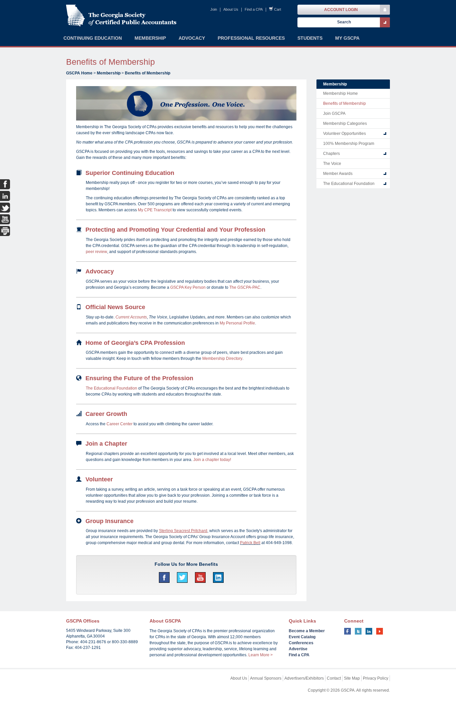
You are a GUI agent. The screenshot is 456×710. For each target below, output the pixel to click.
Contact (334, 678)
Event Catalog (302, 637)
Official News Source (115, 307)
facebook (347, 631)
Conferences (301, 643)
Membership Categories (345, 123)
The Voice (332, 163)
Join (213, 9)
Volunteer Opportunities (344, 133)
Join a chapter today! (212, 459)
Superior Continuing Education (129, 173)
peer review (96, 251)
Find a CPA (254, 9)
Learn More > (260, 655)
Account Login (341, 9)
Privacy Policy (375, 678)
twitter (358, 631)
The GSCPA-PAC (244, 287)
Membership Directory (222, 358)
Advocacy (99, 271)
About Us (230, 9)
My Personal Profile (237, 323)
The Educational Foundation (111, 388)
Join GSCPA (334, 113)
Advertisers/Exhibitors (304, 678)
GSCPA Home (79, 73)
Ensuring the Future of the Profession (139, 378)
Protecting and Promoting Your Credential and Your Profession (175, 229)
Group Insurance (109, 521)
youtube (379, 631)
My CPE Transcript (155, 210)
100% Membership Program (348, 143)
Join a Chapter (106, 443)
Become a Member (307, 631)
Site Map (352, 678)
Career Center (119, 424)
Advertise (298, 649)
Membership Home (340, 93)
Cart (277, 9)
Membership (109, 73)
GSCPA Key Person (188, 287)
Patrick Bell (250, 542)
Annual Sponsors (265, 678)
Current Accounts (131, 317)
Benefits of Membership (147, 73)
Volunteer (99, 479)
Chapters (331, 153)
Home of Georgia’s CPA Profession (135, 342)
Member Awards (338, 173)
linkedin (369, 631)
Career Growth (106, 414)
